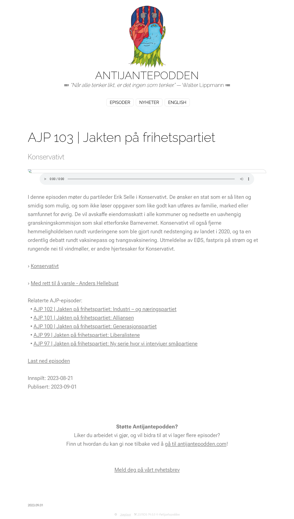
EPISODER (120, 102)
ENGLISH (177, 102)
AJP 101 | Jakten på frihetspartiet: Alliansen (84, 318)
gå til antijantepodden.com (195, 444)
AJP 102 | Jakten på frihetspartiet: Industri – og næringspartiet (105, 309)
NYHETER (149, 102)
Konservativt (45, 266)
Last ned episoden (49, 361)
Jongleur (125, 515)
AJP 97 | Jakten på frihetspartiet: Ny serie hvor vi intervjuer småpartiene (116, 343)
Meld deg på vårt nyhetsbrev (147, 470)
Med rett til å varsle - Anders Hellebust (75, 283)
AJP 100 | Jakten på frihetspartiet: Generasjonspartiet (95, 326)
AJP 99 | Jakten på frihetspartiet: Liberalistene (87, 335)
